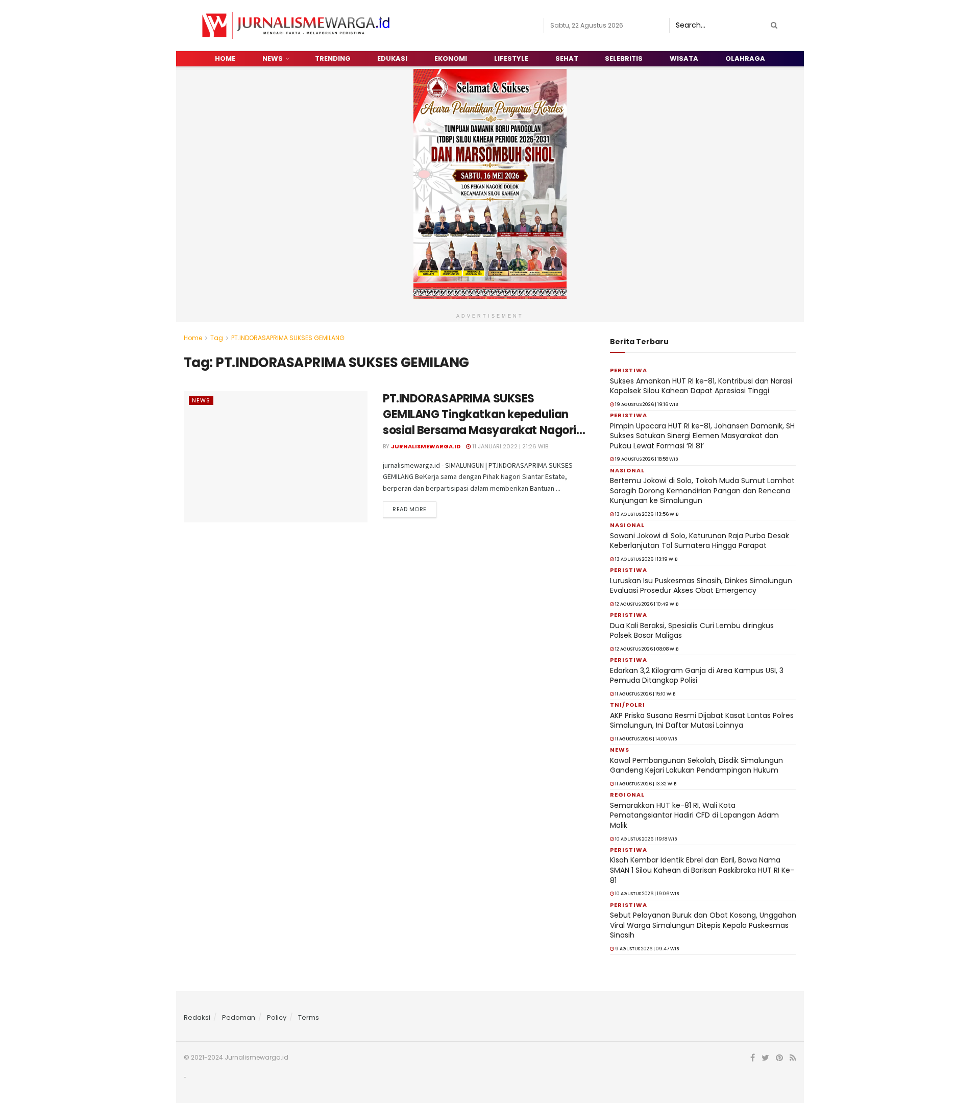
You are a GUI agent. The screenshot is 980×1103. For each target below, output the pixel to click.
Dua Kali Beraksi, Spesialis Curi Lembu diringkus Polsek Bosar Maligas (692, 630)
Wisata (684, 58)
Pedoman (238, 1017)
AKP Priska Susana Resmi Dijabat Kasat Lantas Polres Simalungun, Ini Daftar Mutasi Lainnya (702, 720)
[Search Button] (772, 25)
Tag (216, 337)
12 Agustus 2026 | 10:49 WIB (646, 604)
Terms (308, 1017)
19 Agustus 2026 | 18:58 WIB (646, 459)
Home (225, 58)
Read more (410, 509)
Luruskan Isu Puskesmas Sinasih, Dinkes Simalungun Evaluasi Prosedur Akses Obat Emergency (701, 586)
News (272, 58)
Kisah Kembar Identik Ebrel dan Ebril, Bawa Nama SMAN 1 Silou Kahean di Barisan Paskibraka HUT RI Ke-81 (702, 870)
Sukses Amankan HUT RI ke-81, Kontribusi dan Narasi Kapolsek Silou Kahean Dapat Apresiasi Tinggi (701, 386)
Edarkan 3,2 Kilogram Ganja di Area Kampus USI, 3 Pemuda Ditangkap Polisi (696, 675)
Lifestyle (511, 58)
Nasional (627, 470)
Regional (627, 794)
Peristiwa (628, 370)
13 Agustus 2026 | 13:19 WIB (645, 559)
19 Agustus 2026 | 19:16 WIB (646, 404)
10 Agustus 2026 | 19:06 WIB (646, 894)
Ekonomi (450, 58)
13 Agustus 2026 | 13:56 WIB (646, 514)
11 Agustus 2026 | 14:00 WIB (645, 739)
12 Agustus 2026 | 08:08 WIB (646, 649)
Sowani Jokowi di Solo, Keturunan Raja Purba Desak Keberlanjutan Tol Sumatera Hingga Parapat (699, 541)
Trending (333, 58)
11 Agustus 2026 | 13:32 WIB (645, 784)
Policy (276, 1017)
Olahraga (745, 58)
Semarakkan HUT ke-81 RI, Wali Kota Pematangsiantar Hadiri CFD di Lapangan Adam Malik (694, 815)
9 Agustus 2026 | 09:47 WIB (646, 949)
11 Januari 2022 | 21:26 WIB (509, 446)
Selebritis (624, 58)
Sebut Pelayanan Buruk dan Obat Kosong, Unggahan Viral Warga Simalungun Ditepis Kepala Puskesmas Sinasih (703, 925)
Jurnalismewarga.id (425, 446)
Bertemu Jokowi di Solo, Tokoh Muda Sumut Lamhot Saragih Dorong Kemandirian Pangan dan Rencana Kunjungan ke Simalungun (702, 490)
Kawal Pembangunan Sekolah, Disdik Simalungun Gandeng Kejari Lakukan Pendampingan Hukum (696, 765)
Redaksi (197, 1017)
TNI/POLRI (627, 705)
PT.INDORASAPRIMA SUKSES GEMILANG (288, 337)
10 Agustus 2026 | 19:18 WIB (645, 839)
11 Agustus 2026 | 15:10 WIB (644, 694)
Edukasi (392, 58)
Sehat (566, 58)
